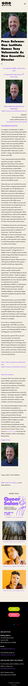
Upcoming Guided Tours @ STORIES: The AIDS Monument (14, 541)
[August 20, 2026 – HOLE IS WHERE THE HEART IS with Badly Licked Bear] (14, 579)
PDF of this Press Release (10, 482)
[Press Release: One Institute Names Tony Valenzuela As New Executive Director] (14, 25)
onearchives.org (10, 431)
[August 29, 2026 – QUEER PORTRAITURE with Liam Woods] (14, 555)
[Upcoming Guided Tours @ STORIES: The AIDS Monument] (14, 530)
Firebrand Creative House (8, 655)
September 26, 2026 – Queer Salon (14, 517)
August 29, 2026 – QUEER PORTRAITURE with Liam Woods (14, 566)
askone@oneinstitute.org (8, 648)
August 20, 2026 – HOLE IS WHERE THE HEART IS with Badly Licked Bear (14, 590)
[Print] (2, 64)
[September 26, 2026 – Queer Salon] (14, 506)
